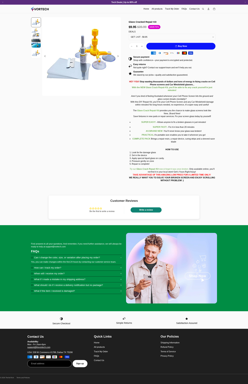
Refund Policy (167, 347)
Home (96, 343)
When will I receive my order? (49, 273)
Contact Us (99, 360)
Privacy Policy (167, 356)
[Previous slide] (44, 56)
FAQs (96, 356)
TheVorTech (10, 378)
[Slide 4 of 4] (36, 53)
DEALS (132, 32)
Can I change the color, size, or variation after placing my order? (67, 257)
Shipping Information (170, 343)
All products (99, 347)
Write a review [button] (146, 210)
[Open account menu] (208, 9)
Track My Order (101, 351)
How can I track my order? (47, 267)
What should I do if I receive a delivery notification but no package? (68, 285)
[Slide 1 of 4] (36, 22)
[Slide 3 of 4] (36, 43)
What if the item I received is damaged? (54, 291)
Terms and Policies (23, 378)
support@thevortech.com (38, 347)
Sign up (80, 363)
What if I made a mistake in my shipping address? (59, 279)
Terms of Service (168, 351)
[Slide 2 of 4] (36, 32)
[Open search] (203, 9)
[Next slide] (119, 56)
